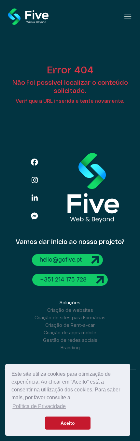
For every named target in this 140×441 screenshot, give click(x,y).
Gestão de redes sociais (70, 340)
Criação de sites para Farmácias (70, 317)
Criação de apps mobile (70, 332)
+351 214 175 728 (64, 279)
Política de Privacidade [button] (39, 406)
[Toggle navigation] (127, 16)
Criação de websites (70, 310)
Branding (70, 347)
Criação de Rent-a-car (70, 325)
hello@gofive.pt (61, 259)
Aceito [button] (68, 423)
